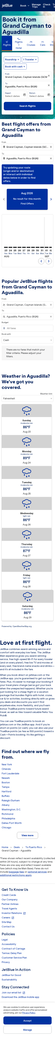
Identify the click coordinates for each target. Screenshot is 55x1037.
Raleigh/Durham (11, 800)
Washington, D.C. (11, 809)
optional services (37, 871)
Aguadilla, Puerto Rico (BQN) (21, 86)
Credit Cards (9, 895)
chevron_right (51, 199)
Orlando (6, 769)
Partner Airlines (10, 904)
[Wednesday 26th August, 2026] (19, 247)
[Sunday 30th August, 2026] (37, 247)
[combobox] (27, 147)
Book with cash (14, 66)
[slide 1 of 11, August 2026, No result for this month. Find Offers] (27, 199)
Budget (5, 322)
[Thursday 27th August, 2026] (24, 247)
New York (7, 764)
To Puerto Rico (33, 847)
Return (32, 93)
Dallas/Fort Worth (12, 823)
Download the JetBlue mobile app (20, 997)
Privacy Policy (28, 1013)
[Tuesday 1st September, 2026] (46, 247)
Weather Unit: (46, 394)
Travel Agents (9, 908)
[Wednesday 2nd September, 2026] (51, 247)
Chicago (6, 827)
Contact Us (8, 926)
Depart (8, 93)
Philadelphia (8, 818)
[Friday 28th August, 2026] (28, 247)
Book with (6, 334)
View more (27, 835)
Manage (27, 1029)
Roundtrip (11, 59)
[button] (30, 59)
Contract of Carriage (13, 948)
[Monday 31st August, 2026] (42, 247)
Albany (5, 805)
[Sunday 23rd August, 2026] (6, 247)
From (7, 74)
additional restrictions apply (16, 875)
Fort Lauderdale (10, 773)
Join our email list (13, 992)
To (6, 83)
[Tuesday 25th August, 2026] (15, 247)
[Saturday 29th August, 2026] (33, 247)
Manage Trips (36, 5)
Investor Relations (14, 913)
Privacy (6, 962)
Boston (6, 782)
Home (5, 847)
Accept (27, 1020)
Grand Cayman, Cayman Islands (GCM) (26, 77)
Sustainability (9, 979)
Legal (5, 939)
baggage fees (16, 871)
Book (25, 5)
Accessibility (9, 944)
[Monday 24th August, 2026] (10, 247)
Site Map (6, 922)
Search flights (27, 106)
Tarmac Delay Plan (12, 953)
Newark (6, 778)
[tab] (7, 43)
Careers (8, 917)
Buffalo (6, 796)
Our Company (9, 899)
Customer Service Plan (14, 957)
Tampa (5, 787)
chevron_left (4, 199)
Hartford (6, 791)
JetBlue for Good (11, 975)
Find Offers (27, 203)
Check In (46, 5)
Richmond (7, 814)
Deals (17, 847)
